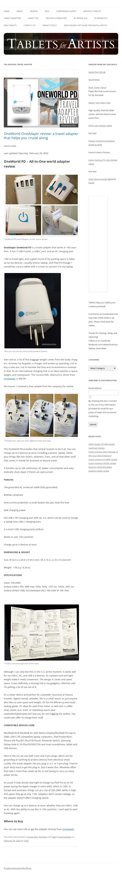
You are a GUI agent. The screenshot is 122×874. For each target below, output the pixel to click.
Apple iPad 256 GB (96, 72)
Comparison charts (66, 11)
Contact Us (30, 25)
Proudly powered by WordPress (17, 868)
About (20, 11)
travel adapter (64, 836)
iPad (47, 11)
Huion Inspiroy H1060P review (102, 459)
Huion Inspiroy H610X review (102, 463)
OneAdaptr (10, 378)
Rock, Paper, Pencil (97, 87)
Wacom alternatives (56, 18)
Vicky (26, 840)
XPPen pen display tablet (100, 125)
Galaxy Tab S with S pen (99, 102)
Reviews (34, 11)
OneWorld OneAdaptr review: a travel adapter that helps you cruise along (41, 135)
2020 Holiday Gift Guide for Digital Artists (85, 25)
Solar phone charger (98, 179)
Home (7, 11)
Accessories (32, 836)
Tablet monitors (12, 18)
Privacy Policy (50, 25)
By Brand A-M (80, 18)
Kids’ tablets (10, 25)
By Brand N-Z (100, 18)
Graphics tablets (92, 11)
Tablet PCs (33, 18)
